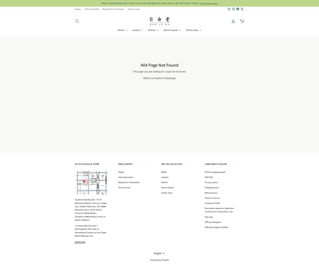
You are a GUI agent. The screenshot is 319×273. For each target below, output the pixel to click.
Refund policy (211, 193)
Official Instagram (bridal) (216, 227)
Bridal (121, 30)
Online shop (192, 30)
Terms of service (212, 198)
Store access (134, 9)
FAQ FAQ (209, 177)
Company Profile (212, 203)
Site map (209, 217)
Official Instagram (213, 222)
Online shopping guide (215, 172)
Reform (152, 30)
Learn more (80, 241)
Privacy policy (211, 182)
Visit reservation (91, 9)
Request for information (113, 9)
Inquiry (78, 9)
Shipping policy (212, 187)
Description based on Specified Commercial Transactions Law (219, 210)
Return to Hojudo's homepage (159, 78)
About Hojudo (171, 30)
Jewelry (136, 30)
